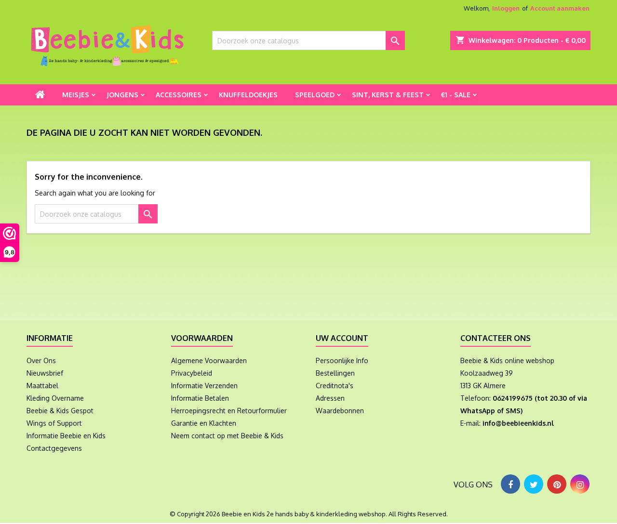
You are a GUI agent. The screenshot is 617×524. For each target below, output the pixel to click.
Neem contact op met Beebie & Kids (227, 436)
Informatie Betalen (200, 398)
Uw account (342, 338)
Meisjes (75, 95)
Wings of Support (54, 423)
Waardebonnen (340, 410)
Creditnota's (334, 385)
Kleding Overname (55, 398)
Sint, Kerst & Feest (388, 95)
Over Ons (41, 360)
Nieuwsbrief (45, 373)
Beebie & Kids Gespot (60, 410)
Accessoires (178, 95)
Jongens (122, 95)
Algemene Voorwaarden (209, 360)
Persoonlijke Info (342, 360)
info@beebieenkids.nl (518, 423)
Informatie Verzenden (204, 385)
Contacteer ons (495, 338)
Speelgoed (315, 95)
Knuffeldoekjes (248, 95)
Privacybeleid (191, 373)
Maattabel (42, 385)
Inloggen (506, 8)
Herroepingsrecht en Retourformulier (229, 410)
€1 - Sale (455, 95)
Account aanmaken (560, 8)
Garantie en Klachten (203, 423)
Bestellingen (335, 373)
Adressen (330, 398)
